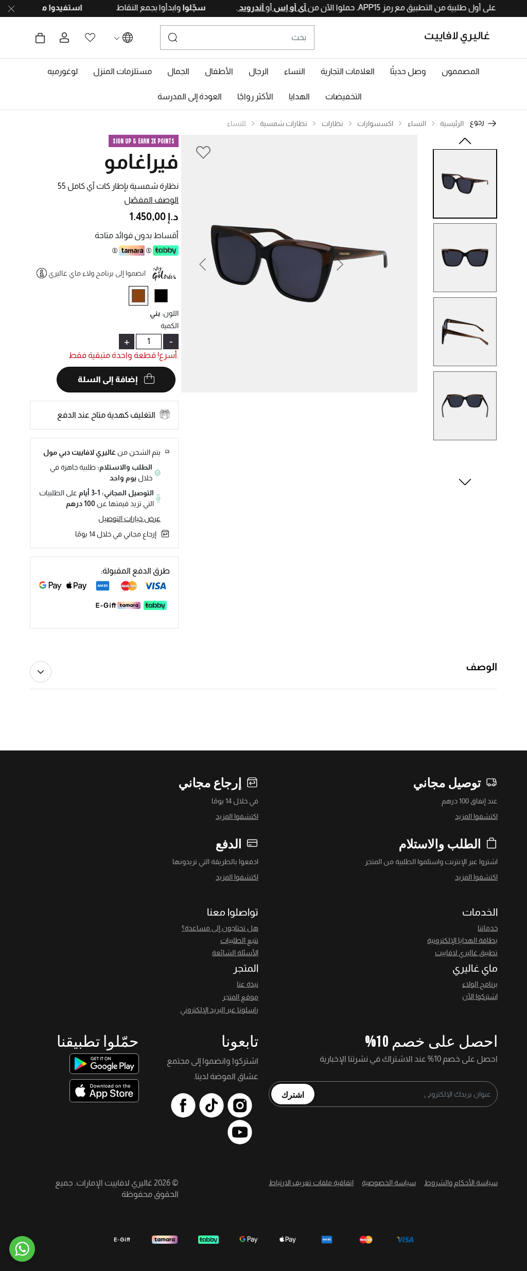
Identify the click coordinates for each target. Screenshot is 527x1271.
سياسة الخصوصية (389, 1182)
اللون (170, 313)
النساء (417, 123)
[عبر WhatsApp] (22, 1249)
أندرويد (236, 7)
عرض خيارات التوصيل (129, 518)
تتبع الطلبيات (239, 940)
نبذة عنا (247, 984)
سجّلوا (177, 7)
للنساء (236, 123)
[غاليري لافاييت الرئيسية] (461, 37)
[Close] (11, 9)
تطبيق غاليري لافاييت (466, 952)
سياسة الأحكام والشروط (461, 1182)
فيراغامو (141, 161)
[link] (348, 71)
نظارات (332, 123)
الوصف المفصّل (151, 199)
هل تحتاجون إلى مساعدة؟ (220, 928)
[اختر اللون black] (164, 297)
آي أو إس (274, 7)
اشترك (293, 1094)
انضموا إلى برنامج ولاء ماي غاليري (97, 273)
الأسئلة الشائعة (235, 952)
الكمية (170, 325)
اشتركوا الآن (480, 996)
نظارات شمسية (283, 123)
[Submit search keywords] (173, 37)
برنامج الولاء (480, 984)
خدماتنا (488, 928)
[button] (461, 71)
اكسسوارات (375, 123)
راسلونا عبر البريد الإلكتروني (219, 1010)
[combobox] (237, 37)
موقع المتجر (240, 997)
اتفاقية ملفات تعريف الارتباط (311, 1182)
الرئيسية (452, 123)
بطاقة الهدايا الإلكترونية (462, 940)
